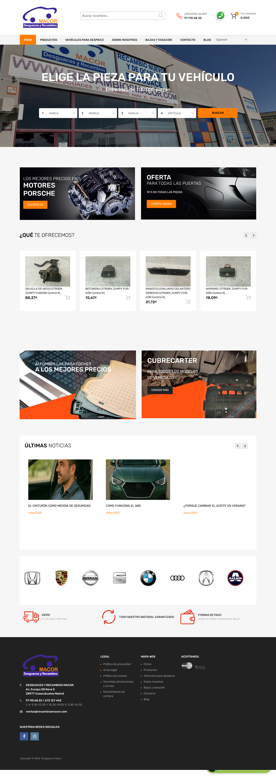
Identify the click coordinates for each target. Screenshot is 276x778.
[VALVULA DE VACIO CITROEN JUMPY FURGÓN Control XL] (47, 271)
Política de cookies (115, 676)
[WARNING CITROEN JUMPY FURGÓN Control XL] (228, 271)
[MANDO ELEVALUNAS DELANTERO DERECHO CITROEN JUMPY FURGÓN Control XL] (168, 271)
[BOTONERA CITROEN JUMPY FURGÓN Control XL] (107, 271)
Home (28, 40)
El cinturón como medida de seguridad (59, 506)
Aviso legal (110, 670)
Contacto (187, 40)
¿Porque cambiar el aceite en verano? (214, 506)
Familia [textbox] (133, 113)
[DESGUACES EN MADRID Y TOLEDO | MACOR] (37, 17)
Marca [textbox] (53, 113)
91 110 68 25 (193, 18)
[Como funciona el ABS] (138, 479)
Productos (48, 40)
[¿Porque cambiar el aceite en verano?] (215, 479)
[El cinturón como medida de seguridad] (60, 479)
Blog (207, 40)
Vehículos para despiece (84, 40)
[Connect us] (24, 736)
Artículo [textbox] (174, 113)
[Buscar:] (122, 16)
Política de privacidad (117, 664)
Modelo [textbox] (94, 113)
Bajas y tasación (158, 40)
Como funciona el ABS (123, 506)
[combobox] (58, 113)
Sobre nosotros (124, 40)
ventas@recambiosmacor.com (46, 711)
